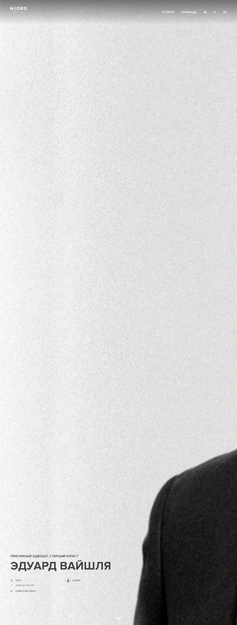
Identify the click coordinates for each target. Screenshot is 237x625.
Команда (189, 12)
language (205, 12)
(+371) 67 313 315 (25, 585)
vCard (76, 580)
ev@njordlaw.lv (26, 590)
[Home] (18, 9)
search (214, 12)
